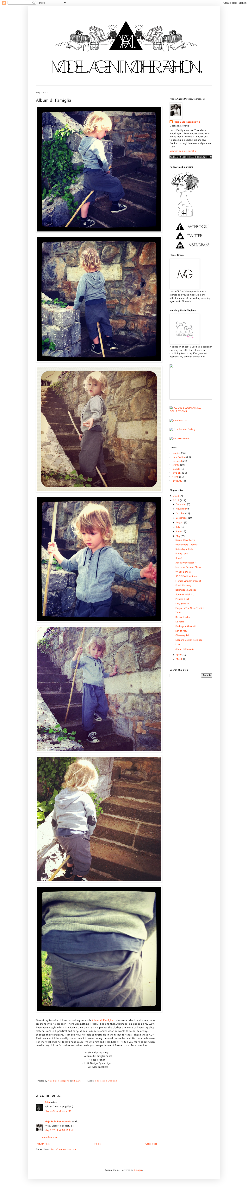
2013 (176, 495)
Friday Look (181, 553)
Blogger (138, 1170)
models (176, 469)
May (178, 536)
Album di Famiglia (102, 1020)
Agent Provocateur (185, 562)
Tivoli (178, 612)
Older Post (151, 1143)
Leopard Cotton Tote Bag (188, 639)
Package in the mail (185, 626)
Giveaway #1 (182, 635)
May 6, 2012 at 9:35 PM (58, 1111)
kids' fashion (101, 1080)
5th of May (181, 630)
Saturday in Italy (184, 549)
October (180, 513)
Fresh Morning (183, 585)
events (175, 464)
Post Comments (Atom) (63, 1149)
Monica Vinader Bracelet (188, 580)
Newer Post (43, 1143)
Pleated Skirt (182, 599)
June (178, 531)
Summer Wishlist (184, 594)
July (178, 527)
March (179, 659)
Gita (47, 1102)
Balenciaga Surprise (185, 589)
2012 (176, 500)
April (178, 654)
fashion (176, 453)
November (181, 508)
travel (175, 476)
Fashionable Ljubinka (186, 544)
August (180, 522)
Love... (178, 644)
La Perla (179, 621)
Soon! (178, 558)
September (182, 517)
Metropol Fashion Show (188, 567)
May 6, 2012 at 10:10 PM (59, 1130)
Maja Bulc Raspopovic (59, 1080)
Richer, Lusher (183, 617)
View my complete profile (183, 151)
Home (97, 1143)
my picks (177, 472)
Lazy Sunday (182, 603)
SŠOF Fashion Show (186, 576)
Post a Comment (50, 1137)
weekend (112, 1080)
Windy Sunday (183, 571)
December (181, 504)
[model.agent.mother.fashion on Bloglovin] (185, 216)
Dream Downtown (185, 540)
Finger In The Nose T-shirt (189, 608)
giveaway (177, 480)
